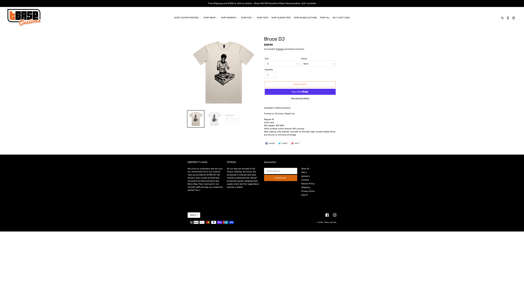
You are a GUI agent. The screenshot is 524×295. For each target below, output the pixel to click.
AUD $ (193, 215)
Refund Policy (308, 183)
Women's (305, 176)
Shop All (305, 168)
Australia (332, 222)
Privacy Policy (308, 191)
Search (304, 195)
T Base (326, 222)
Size (267, 58)
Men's (304, 172)
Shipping (280, 49)
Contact (305, 180)
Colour (304, 58)
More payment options (300, 98)
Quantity (269, 69)
